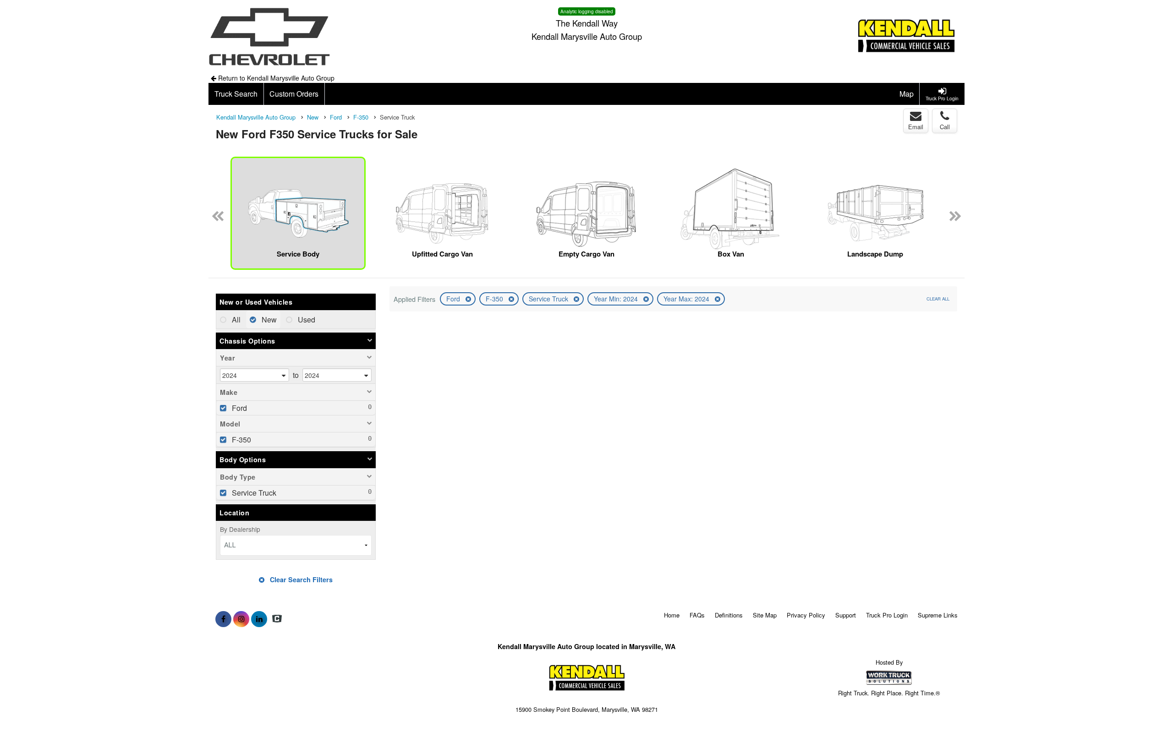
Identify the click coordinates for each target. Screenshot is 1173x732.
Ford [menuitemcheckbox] (238, 408)
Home (672, 615)
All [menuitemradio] (235, 319)
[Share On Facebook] (223, 618)
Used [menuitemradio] (305, 319)
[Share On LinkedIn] (259, 618)
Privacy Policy (806, 615)
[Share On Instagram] (241, 618)
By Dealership (240, 529)
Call (945, 126)
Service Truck (549, 298)
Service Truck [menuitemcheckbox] (253, 492)
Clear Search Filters (300, 579)
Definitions (729, 615)
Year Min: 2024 (617, 298)
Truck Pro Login (887, 615)
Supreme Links (938, 615)
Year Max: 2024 (687, 298)
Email (915, 126)
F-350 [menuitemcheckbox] (240, 439)
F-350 (495, 298)
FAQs (697, 615)
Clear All (937, 298)
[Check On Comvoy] (277, 618)
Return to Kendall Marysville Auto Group (275, 77)
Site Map (765, 615)
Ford (454, 298)
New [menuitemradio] (268, 319)
